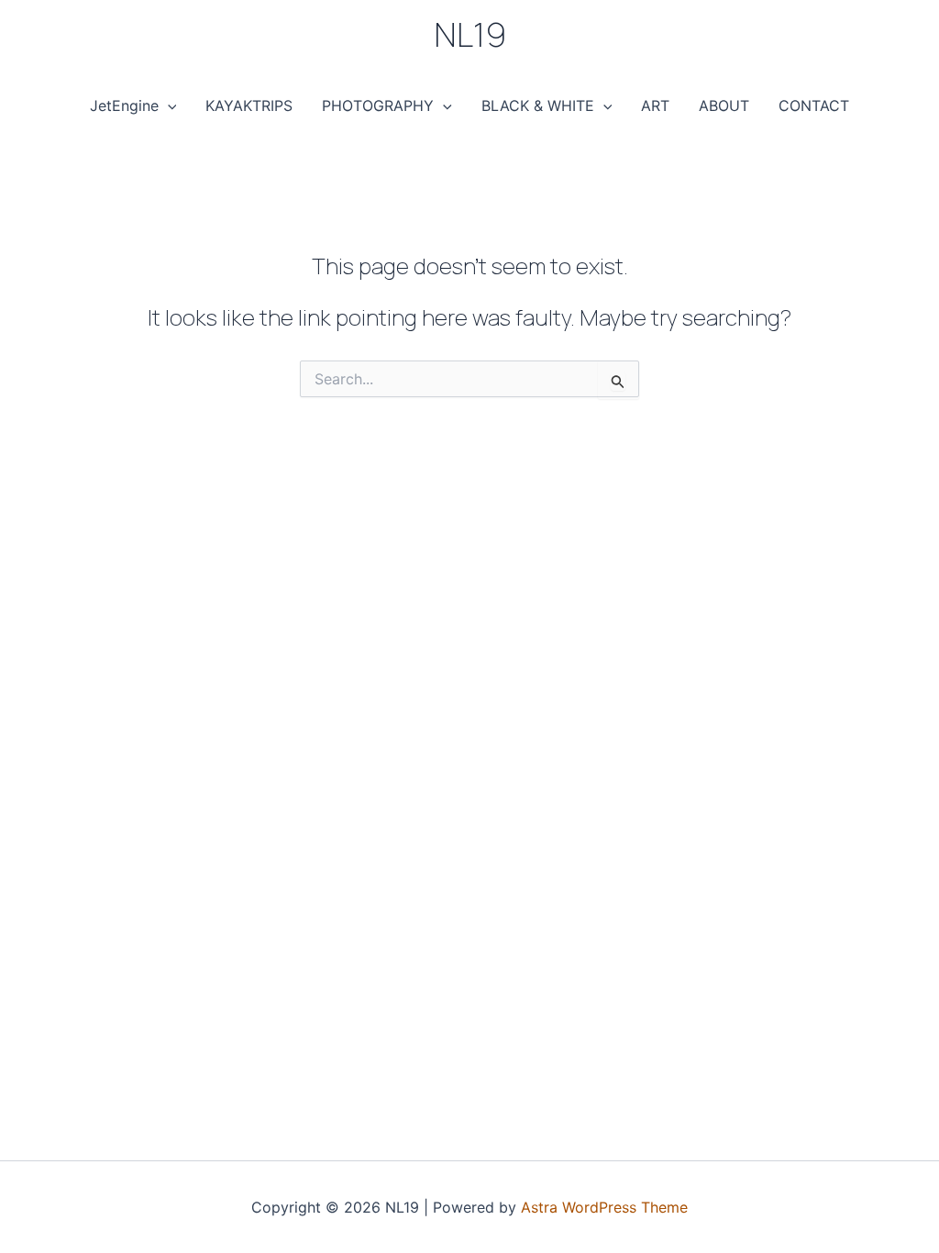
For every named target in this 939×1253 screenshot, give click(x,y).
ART (655, 105)
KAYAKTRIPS (249, 105)
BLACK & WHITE (537, 105)
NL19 (470, 34)
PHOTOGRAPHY (378, 105)
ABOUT (724, 105)
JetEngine (124, 105)
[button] (168, 105)
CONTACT (814, 105)
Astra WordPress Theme (604, 1207)
